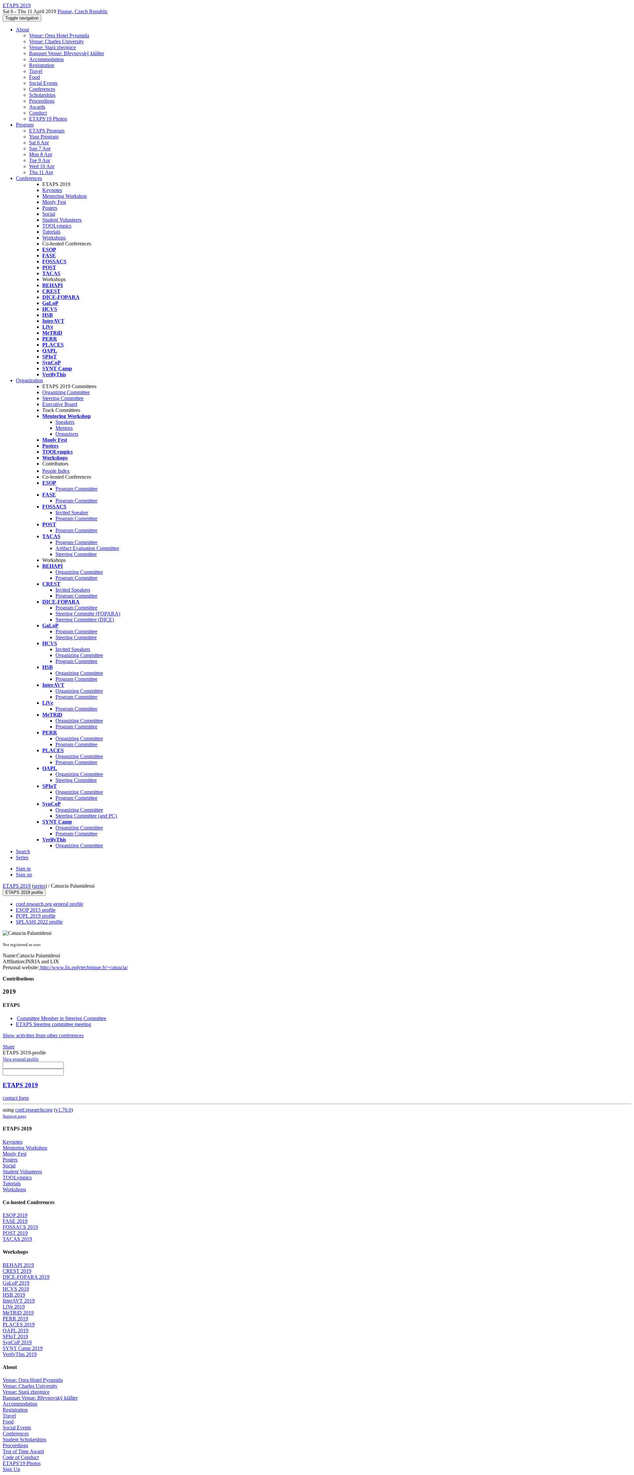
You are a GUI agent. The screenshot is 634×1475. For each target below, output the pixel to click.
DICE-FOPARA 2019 (26, 1277)
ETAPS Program (46, 130)
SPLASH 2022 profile (39, 922)
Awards (37, 107)
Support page (14, 1116)
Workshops (54, 237)
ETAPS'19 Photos (48, 119)
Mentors (64, 428)
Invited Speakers (72, 590)
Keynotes (52, 190)
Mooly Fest (54, 202)
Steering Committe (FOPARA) (87, 613)
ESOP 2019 (15, 1215)
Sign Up (11, 1469)
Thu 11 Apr (41, 172)
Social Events (43, 83)
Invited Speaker (71, 512)
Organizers (66, 434)
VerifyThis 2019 (20, 1354)
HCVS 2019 (16, 1289)
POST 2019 (15, 1233)
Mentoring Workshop (64, 196)
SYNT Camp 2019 (23, 1348)
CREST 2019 (17, 1271)
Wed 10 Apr (41, 166)
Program (25, 125)
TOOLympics (56, 226)
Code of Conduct (21, 1457)
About (22, 29)
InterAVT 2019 (19, 1301)
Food (34, 77)
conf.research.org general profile (49, 904)
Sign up (24, 874)
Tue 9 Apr (39, 160)
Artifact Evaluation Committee (87, 548)
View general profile (21, 1058)
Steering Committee (63, 398)
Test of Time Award (23, 1451)
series (39, 886)
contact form (16, 1098)
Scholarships (42, 95)
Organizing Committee (66, 392)
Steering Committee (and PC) (86, 816)
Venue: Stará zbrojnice (52, 47)
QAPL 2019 (15, 1330)
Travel (35, 71)
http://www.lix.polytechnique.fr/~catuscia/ (83, 967)
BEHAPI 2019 (18, 1265)
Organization (29, 380)
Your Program (43, 136)
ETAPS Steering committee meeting (53, 1024)
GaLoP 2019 (16, 1283)
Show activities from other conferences (43, 1035)
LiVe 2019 (14, 1306)
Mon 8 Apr (40, 154)
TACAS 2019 (17, 1239)
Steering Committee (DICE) (84, 619)
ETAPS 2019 (17, 886)
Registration (41, 65)
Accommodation (46, 59)
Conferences (42, 89)
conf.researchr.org (34, 1110)
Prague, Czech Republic (82, 11)
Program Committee (76, 489)
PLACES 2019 (19, 1324)
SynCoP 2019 (17, 1342)
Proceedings (41, 101)
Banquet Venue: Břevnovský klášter (66, 53)
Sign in (23, 868)
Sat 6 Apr (39, 142)
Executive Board (59, 404)
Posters (49, 208)
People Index (56, 471)
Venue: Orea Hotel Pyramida (59, 35)
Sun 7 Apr (40, 148)
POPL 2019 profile (35, 916)
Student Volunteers (62, 220)
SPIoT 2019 (15, 1336)
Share (9, 1047)
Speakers (64, 422)
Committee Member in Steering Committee (61, 1018)
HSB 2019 (14, 1295)
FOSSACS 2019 (20, 1227)
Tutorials (51, 232)
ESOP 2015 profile (35, 910)
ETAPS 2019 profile (24, 892)
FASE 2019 (15, 1221)
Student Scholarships (24, 1439)
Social (48, 214)
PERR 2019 (15, 1318)
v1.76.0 (63, 1110)
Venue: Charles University (56, 41)
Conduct (38, 113)
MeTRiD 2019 (18, 1312)
